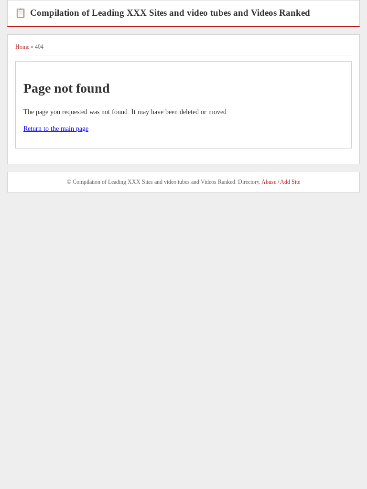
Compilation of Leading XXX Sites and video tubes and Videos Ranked (162, 13)
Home (22, 46)
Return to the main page (55, 128)
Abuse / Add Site (280, 182)
